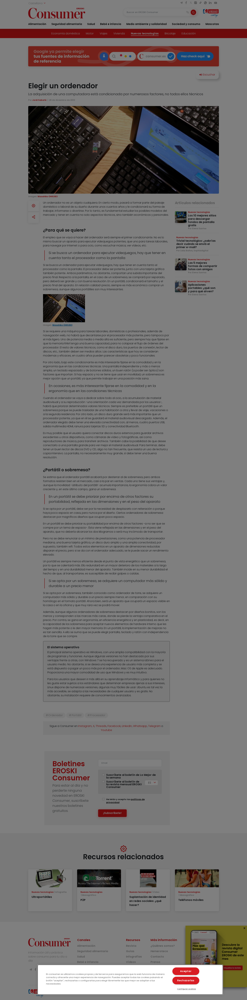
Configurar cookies (186, 989)
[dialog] (130, 980)
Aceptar (185, 971)
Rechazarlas (185, 980)
